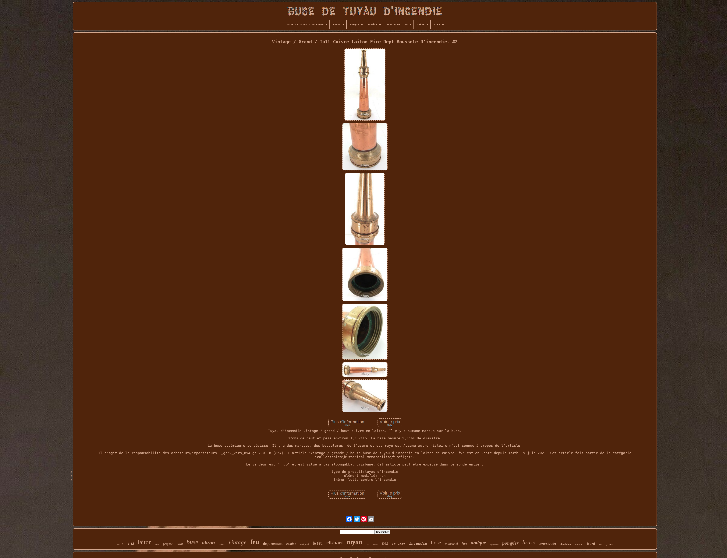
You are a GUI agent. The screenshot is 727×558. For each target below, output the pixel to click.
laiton (145, 542)
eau (367, 544)
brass (528, 542)
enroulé (579, 544)
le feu (318, 543)
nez (385, 543)
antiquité (304, 544)
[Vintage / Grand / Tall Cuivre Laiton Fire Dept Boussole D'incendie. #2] (364, 84)
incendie (418, 543)
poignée (168, 544)
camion (291, 544)
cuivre (222, 544)
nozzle (120, 544)
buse (192, 542)
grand (609, 544)
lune (179, 544)
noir (600, 544)
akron (208, 543)
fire (464, 543)
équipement (494, 545)
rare (157, 544)
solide (375, 544)
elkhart (334, 543)
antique (478, 543)
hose (436, 542)
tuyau (354, 542)
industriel (451, 544)
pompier (510, 543)
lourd (591, 544)
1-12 (131, 544)
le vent (398, 544)
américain (547, 543)
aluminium (566, 544)
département (272, 544)
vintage (237, 542)
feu (254, 542)
